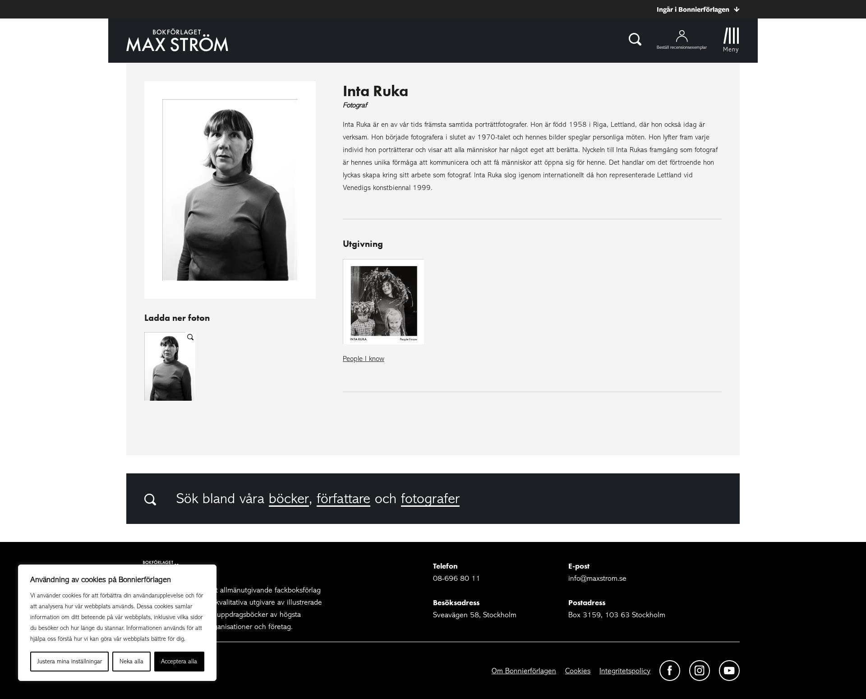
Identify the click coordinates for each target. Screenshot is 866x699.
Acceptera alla (179, 661)
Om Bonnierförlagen (524, 671)
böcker (289, 499)
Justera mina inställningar (69, 661)
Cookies (577, 671)
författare (343, 499)
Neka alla (131, 661)
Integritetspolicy (624, 671)
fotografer (430, 499)
